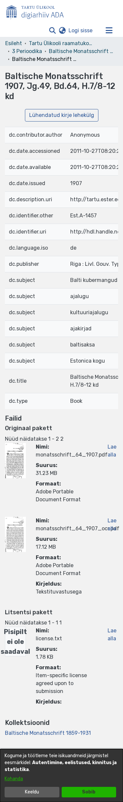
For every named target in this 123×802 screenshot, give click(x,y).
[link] (48, 733)
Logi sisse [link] (81, 30)
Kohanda (14, 779)
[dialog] (61, 775)
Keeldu (32, 792)
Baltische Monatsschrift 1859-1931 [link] (81, 51)
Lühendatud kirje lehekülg (61, 115)
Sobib (88, 792)
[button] (52, 31)
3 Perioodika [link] (27, 51)
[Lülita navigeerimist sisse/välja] (109, 30)
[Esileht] (38, 11)
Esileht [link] (13, 43)
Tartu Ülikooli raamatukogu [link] (61, 43)
